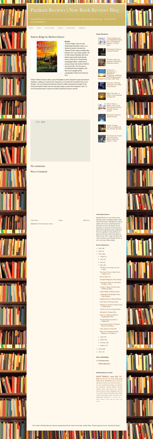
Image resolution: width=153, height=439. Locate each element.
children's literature (116, 387)
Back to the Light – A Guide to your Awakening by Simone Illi (114, 95)
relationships (104, 395)
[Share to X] (40, 122)
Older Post (86, 220)
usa (114, 399)
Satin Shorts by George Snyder (109, 302)
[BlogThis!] (38, 122)
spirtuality (107, 397)
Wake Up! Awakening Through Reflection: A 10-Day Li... (109, 332)
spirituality (105, 385)
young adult (114, 376)
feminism (102, 391)
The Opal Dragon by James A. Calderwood (109, 320)
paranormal (119, 381)
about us (107, 236)
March (102, 340)
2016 (100, 251)
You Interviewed (103, 360)
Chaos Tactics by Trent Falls (108, 329)
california (102, 399)
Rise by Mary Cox (105, 277)
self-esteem (116, 395)
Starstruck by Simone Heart (108, 312)
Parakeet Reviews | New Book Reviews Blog (75, 9)
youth (120, 399)
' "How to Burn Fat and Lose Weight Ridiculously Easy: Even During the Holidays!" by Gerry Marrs (114, 41)
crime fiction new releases (114, 389)
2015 (100, 254)
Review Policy (49, 28)
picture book (100, 381)
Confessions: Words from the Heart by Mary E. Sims (110, 283)
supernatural (108, 381)
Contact (60, 28)
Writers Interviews (104, 364)
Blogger (117, 425)
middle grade (118, 379)
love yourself (99, 393)
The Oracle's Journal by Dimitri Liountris (114, 116)
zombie (98, 401)
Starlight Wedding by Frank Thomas (110, 279)
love (101, 379)
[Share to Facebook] (42, 122)
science (99, 385)
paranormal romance (101, 383)
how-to (105, 379)
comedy (107, 399)
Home (31, 28)
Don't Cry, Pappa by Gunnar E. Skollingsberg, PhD (109, 316)
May (101, 265)
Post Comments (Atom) (46, 224)
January (102, 345)
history (108, 391)
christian (98, 389)
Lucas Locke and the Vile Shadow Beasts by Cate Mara (110, 325)
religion (110, 395)
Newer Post (34, 220)
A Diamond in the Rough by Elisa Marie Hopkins (110, 295)
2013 (100, 352)
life (121, 391)
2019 (100, 248)
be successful (114, 397)
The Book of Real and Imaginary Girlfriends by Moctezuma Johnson (114, 61)
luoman (105, 425)
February (103, 343)
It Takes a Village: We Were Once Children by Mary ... (110, 288)
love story (111, 379)
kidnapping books (115, 391)
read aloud (110, 383)
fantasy (105, 376)
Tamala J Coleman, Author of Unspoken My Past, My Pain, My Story (114, 127)
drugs (111, 399)
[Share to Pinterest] (44, 122)
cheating (108, 387)
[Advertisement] (60, 142)
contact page (102, 240)
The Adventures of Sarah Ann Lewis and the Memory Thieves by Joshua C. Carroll (114, 138)
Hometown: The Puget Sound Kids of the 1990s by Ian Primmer (114, 84)
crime (103, 389)
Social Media (70, 28)
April (102, 337)
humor (114, 381)
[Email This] (36, 122)
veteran (117, 399)
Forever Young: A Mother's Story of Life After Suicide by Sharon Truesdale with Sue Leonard (114, 107)
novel (98, 376)
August (102, 256)
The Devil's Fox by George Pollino (110, 309)
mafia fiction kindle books (111, 393)
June (101, 262)
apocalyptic (111, 385)
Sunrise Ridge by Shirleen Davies (110, 292)
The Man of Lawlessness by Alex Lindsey (109, 268)
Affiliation (82, 28)
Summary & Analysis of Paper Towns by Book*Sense (111, 305)
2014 (100, 349)
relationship (117, 383)
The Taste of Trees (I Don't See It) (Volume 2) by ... (110, 273)
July (101, 259)
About (39, 28)
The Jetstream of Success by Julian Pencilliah (114, 50)
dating (98, 391)
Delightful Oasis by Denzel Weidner (110, 299)
